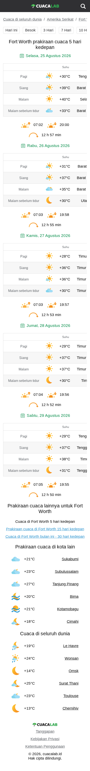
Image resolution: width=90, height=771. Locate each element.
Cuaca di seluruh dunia (22, 19)
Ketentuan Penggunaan (45, 746)
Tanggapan (45, 731)
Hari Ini (11, 30)
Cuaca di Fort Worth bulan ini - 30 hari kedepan (45, 536)
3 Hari (48, 30)
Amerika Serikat (60, 19)
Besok (30, 30)
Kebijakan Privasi (45, 739)
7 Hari (66, 30)
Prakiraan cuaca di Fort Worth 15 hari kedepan (45, 529)
